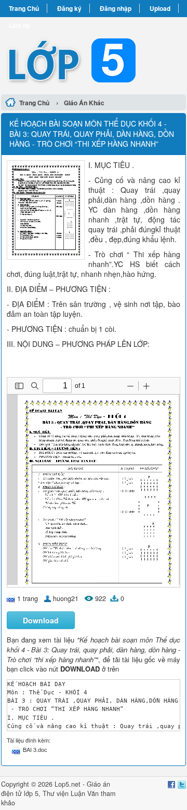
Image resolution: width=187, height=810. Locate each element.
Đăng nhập (115, 8)
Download (41, 620)
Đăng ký (69, 8)
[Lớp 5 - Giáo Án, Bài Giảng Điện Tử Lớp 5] (93, 54)
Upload (160, 8)
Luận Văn (85, 793)
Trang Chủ (24, 8)
